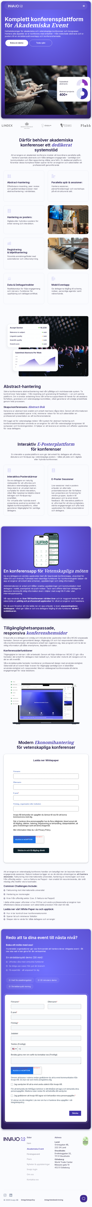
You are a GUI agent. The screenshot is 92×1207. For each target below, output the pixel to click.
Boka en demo (16, 43)
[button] (83, 6)
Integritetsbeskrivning (53, 1200)
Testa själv (40, 43)
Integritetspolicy (28, 1200)
